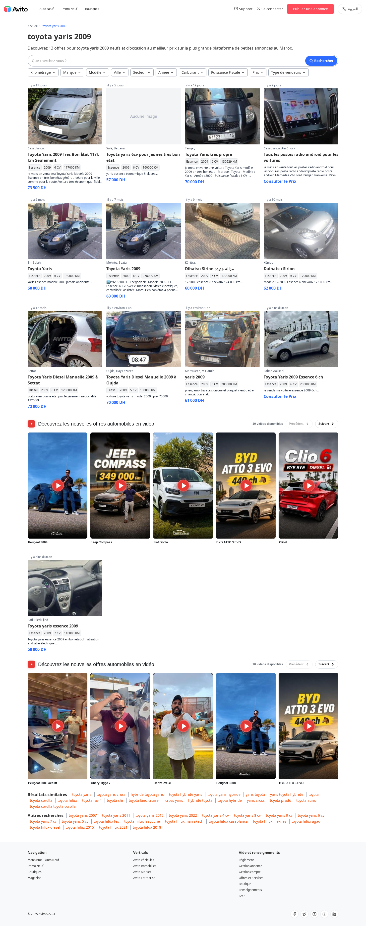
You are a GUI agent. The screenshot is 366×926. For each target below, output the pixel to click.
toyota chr (115, 800)
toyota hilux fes (106, 821)
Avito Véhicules (143, 860)
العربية (353, 8)
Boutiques (92, 9)
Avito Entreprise (144, 878)
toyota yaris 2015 (149, 815)
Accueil (33, 26)
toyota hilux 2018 (147, 827)
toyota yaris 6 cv (311, 815)
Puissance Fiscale (225, 72)
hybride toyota (200, 800)
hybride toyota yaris (147, 794)
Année (163, 72)
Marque (69, 72)
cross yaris (174, 800)
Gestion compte (250, 872)
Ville (117, 72)
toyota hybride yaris (185, 794)
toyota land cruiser (144, 800)
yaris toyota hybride (286, 794)
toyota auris (306, 800)
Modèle (95, 72)
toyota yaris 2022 (183, 815)
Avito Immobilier (144, 866)
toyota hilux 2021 (113, 827)
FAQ (241, 896)
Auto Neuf (47, 9)
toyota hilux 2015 (79, 827)
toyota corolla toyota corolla (53, 806)
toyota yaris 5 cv (75, 821)
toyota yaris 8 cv (247, 815)
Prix (255, 72)
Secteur (139, 72)
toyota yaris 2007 (83, 815)
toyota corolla (41, 800)
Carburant (190, 72)
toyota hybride (230, 800)
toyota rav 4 (92, 800)
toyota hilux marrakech (184, 821)
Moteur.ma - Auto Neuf (43, 860)
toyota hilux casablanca (228, 821)
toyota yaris (81, 794)
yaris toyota (255, 794)
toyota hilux (67, 800)
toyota (313, 794)
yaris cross (256, 800)
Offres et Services (251, 878)
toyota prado (280, 800)
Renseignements (250, 890)
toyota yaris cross (111, 794)
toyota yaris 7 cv (43, 821)
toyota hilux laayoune (142, 821)
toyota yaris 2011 (116, 815)
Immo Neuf (69, 9)
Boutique (245, 884)
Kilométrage (40, 72)
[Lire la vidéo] (57, 486)
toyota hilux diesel (45, 827)
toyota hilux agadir (307, 821)
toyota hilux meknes (269, 821)
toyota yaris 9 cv (279, 815)
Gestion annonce (250, 866)
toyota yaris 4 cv (215, 815)
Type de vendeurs (286, 72)
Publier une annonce (310, 8)
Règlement (246, 860)
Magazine (34, 878)
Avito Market (142, 872)
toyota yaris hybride (224, 794)
